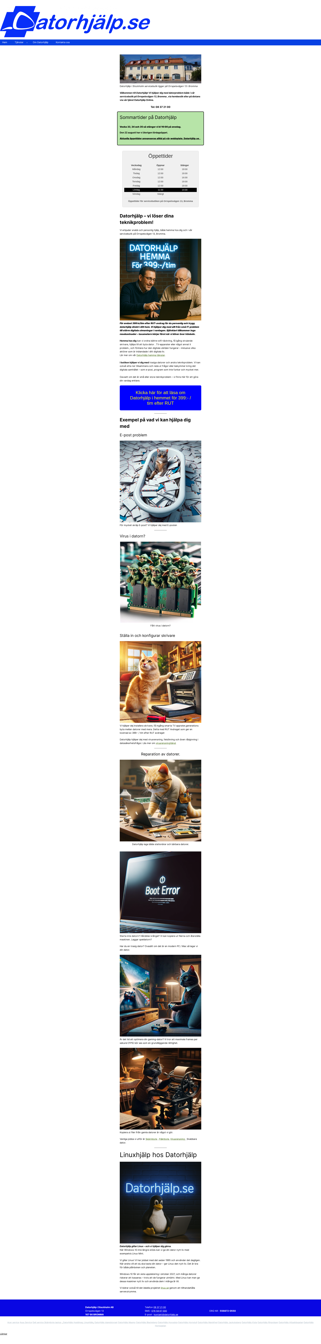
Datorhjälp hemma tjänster (151, 355)
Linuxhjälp (88, 1322)
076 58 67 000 (159, 1311)
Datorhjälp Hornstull (187, 1322)
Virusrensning (177, 1139)
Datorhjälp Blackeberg (146, 1322)
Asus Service (26, 1322)
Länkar (3, 1334)
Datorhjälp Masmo (127, 1322)
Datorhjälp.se (192, 138)
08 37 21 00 (159, 1307)
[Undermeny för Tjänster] (27, 42)
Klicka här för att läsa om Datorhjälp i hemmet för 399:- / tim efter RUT (160, 398)
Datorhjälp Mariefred (208, 1322)
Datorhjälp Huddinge (72, 1322)
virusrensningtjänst (166, 743)
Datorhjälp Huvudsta (168, 1322)
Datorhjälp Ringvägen (268, 1322)
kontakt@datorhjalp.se (166, 1314)
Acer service (13, 1322)
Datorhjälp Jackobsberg (229, 1322)
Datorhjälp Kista (249, 1322)
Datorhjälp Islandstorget (106, 1322)
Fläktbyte (164, 1139)
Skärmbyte (151, 1139)
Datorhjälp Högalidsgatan (291, 1322)
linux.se (165, 1288)
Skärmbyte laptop (52, 1322)
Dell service (38, 1322)
